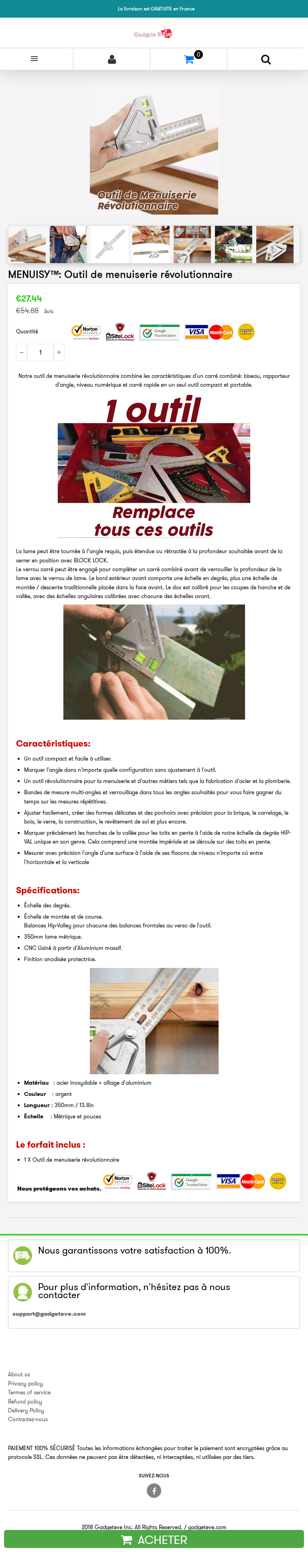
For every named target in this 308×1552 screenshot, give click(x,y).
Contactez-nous (28, 1419)
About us (19, 1374)
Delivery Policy (26, 1410)
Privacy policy (25, 1383)
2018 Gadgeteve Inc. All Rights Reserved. (132, 1527)
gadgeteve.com (207, 1527)
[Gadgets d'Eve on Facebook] (154, 1490)
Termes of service (29, 1392)
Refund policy (25, 1401)
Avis (48, 311)
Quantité (27, 331)
